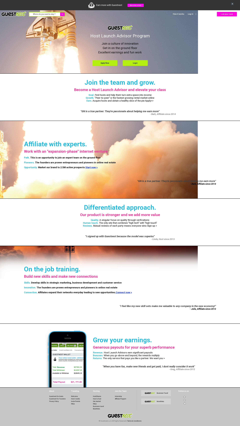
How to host (97, 399)
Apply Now (105, 63)
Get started (97, 401)
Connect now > (123, 292)
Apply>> (149, 100)
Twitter (184, 403)
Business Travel (162, 393)
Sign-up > (151, 225)
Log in (190, 14)
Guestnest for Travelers (57, 399)
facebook (184, 397)
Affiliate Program (120, 399)
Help (211, 14)
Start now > (91, 167)
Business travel (98, 406)
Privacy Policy (54, 401)
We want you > (157, 358)
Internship (118, 396)
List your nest (227, 14)
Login (135, 63)
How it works (178, 14)
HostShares (97, 396)
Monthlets (96, 409)
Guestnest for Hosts (56, 396)
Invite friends (75, 401)
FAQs (73, 404)
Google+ (184, 400)
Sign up (202, 14)
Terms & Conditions (134, 421)
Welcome (74, 396)
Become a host (135, 5)
